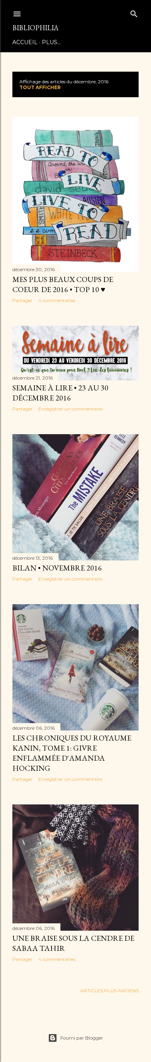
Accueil (25, 42)
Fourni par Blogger (81, 1038)
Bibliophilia (35, 27)
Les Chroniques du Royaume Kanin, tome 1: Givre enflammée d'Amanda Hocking (71, 753)
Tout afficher (40, 87)
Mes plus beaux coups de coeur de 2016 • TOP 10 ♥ (62, 284)
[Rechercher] (134, 12)
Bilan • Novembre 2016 (57, 568)
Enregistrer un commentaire (70, 409)
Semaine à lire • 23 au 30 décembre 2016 (60, 393)
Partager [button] (22, 300)
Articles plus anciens (109, 990)
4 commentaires (56, 300)
